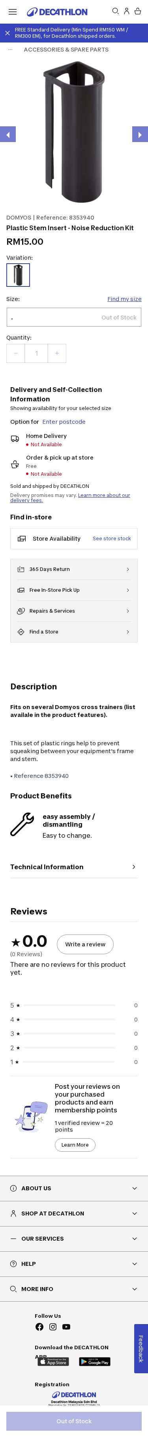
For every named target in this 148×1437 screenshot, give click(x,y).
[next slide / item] (140, 134)
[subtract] (15, 353)
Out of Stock (74, 1421)
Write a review (85, 944)
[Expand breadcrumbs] (10, 49)
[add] (56, 353)
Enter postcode (64, 421)
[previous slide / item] (8, 134)
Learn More (75, 1145)
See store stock (112, 538)
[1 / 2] (74, 132)
